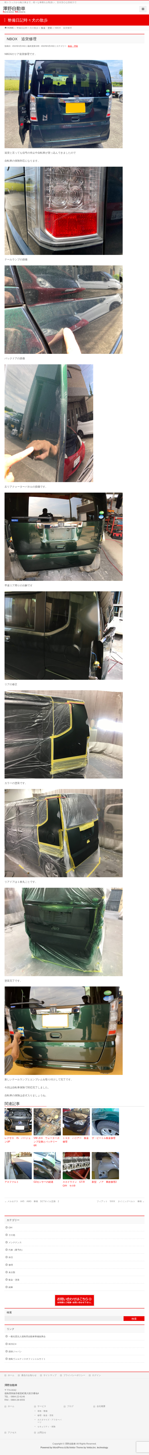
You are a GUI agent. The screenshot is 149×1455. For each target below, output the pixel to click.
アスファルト (12, 1182)
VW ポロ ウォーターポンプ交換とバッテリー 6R (47, 1142)
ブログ (70, 1406)
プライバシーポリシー (74, 1375)
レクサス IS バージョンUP (18, 1140)
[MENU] (143, 9)
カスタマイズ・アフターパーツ (49, 1421)
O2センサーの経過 (43, 1182)
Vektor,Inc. (91, 1447)
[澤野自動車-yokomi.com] (14, 10)
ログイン (96, 1375)
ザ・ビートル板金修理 (103, 1138)
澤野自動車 (70, 1443)
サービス (41, 1406)
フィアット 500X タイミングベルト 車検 (120, 1201)
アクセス (12, 1432)
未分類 (12, 1272)
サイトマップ (50, 1375)
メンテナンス (15, 1242)
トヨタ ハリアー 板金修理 (76, 1140)
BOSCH (12, 1344)
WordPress (58, 1447)
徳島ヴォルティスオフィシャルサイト (27, 1359)
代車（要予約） (16, 1250)
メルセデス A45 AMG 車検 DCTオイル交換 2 (32, 1201)
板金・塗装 (73, 46)
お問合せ (41, 1432)
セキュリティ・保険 (46, 1426)
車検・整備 (42, 1411)
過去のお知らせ (29, 1375)
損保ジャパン (15, 1351)
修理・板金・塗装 (45, 1415)
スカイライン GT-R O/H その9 (75, 1184)
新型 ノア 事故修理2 (104, 1182)
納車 (11, 1287)
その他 (12, 1235)
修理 (11, 1265)
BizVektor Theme (74, 1447)
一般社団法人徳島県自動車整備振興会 (27, 1336)
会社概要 (101, 1406)
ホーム (11, 1375)
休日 (11, 1257)
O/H (10, 1227)
